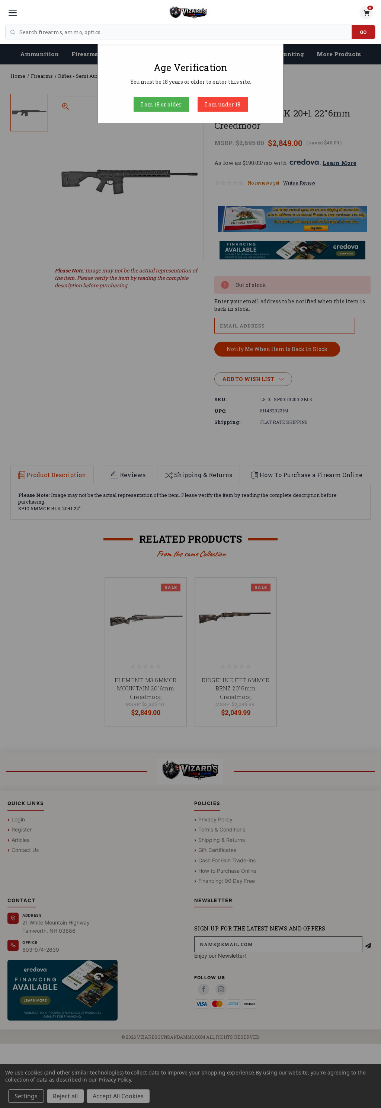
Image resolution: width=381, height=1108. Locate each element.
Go (363, 32)
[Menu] (12, 12)
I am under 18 (222, 104)
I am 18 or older (161, 104)
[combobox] (185, 32)
